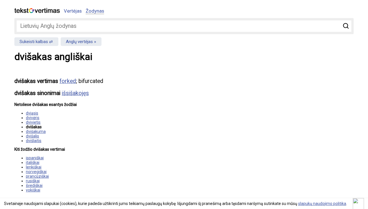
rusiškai (33, 181)
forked (68, 81)
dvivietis (33, 122)
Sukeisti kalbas (34, 41)
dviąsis (32, 113)
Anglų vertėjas (79, 41)
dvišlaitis (33, 140)
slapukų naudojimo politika (322, 203)
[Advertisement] (293, 114)
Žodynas (95, 11)
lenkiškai (33, 167)
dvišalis (32, 136)
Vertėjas (73, 11)
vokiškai (33, 190)
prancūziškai (37, 176)
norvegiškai (36, 171)
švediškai (34, 185)
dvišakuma (36, 131)
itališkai (32, 162)
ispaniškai (35, 158)
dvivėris (32, 117)
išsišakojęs (75, 93)
